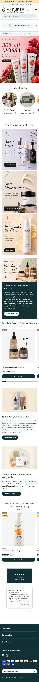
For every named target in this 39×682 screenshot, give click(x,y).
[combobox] (19, 16)
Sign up (9, 4)
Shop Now (10, 313)
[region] (19, 597)
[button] (4, 597)
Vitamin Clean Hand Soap (11, 551)
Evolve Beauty (9, 110)
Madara (27, 110)
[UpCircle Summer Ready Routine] (18, 346)
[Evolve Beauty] (10, 99)
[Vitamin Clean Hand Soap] (18, 529)
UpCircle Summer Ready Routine (13, 367)
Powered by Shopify (18, 677)
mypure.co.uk (9, 677)
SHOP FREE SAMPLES (11, 494)
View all (19, 326)
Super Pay (32, 34)
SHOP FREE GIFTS (10, 437)
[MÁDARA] (27, 99)
